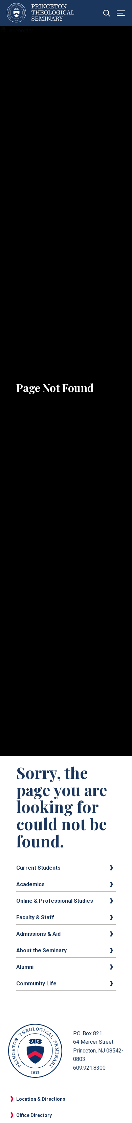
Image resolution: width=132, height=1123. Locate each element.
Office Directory (34, 1115)
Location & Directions (40, 1099)
